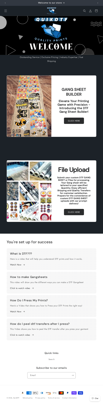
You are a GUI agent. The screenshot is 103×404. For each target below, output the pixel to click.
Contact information (69, 398)
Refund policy (28, 398)
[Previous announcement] (5, 3)
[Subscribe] (73, 375)
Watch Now (15, 264)
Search (52, 359)
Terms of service (54, 398)
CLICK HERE (74, 120)
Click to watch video (20, 288)
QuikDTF (16, 398)
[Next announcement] (98, 3)
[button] (6, 11)
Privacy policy (40, 398)
